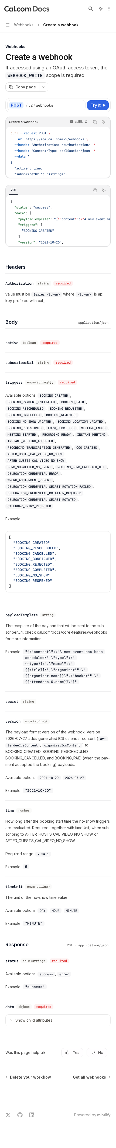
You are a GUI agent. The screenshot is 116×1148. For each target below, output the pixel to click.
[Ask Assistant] (103, 122)
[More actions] (109, 8)
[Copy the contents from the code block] (94, 122)
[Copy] (80, 105)
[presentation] (58, 152)
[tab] (13, 190)
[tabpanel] (58, 220)
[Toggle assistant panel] (100, 8)
